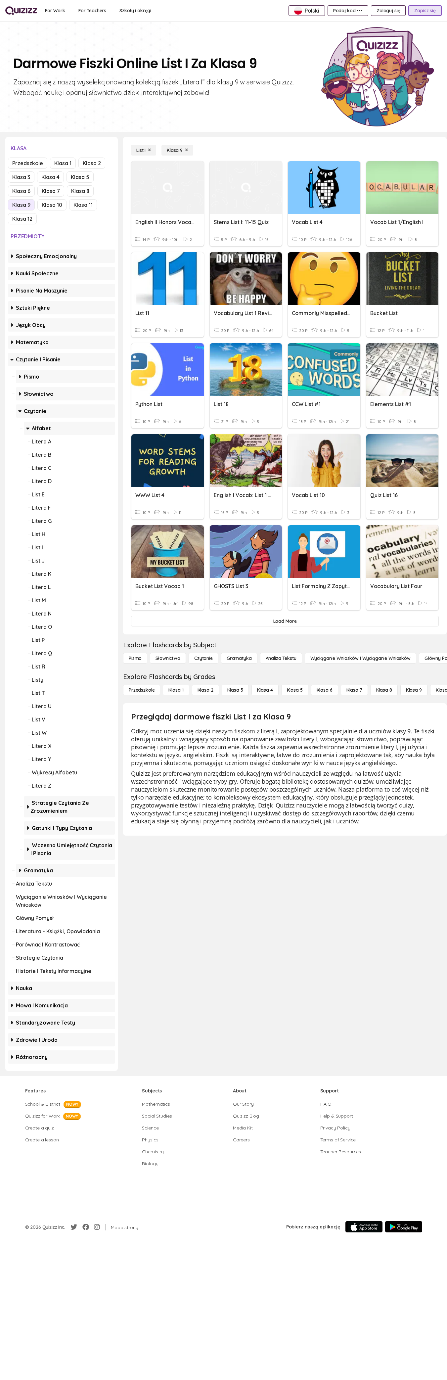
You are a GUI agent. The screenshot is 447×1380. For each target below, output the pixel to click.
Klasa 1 (62, 163)
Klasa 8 (80, 191)
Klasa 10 (52, 205)
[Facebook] (85, 1227)
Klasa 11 (83, 205)
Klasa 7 (51, 191)
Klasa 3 (21, 177)
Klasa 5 (80, 177)
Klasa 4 (50, 177)
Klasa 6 (21, 191)
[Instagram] (97, 1227)
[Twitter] (73, 1227)
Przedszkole (27, 163)
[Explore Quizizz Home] (21, 10)
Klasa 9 (21, 205)
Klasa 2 (92, 163)
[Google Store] (403, 1226)
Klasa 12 (22, 218)
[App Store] (363, 1226)
